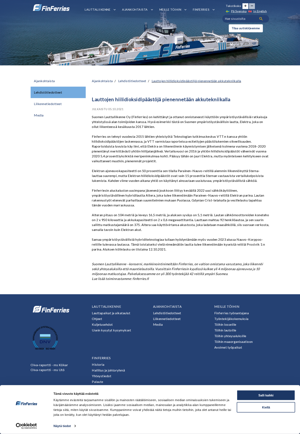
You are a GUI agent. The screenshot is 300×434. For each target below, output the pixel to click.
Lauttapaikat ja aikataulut (111, 313)
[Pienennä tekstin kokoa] (252, 6)
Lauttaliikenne (97, 9)
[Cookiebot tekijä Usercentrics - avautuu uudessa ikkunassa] (26, 426)
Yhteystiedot (101, 376)
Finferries (201, 9)
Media (39, 115)
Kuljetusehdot (102, 324)
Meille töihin (170, 9)
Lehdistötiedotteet (48, 92)
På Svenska (239, 11)
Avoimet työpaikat (228, 347)
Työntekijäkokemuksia (231, 319)
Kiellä (266, 407)
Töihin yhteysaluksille (230, 336)
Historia (98, 364)
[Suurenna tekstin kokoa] (245, 6)
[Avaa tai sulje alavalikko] (114, 9)
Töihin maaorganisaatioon (233, 341)
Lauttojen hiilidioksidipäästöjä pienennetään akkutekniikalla (196, 81)
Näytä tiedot (62, 426)
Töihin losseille (225, 324)
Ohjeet (97, 319)
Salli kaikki (265, 395)
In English (260, 11)
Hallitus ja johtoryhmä (108, 370)
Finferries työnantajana (231, 313)
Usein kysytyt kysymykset (111, 330)
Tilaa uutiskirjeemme (246, 28)
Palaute (97, 382)
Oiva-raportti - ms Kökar (49, 365)
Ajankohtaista (135, 9)
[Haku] (261, 19)
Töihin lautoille (225, 330)
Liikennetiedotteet (48, 104)
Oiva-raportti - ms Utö (47, 370)
